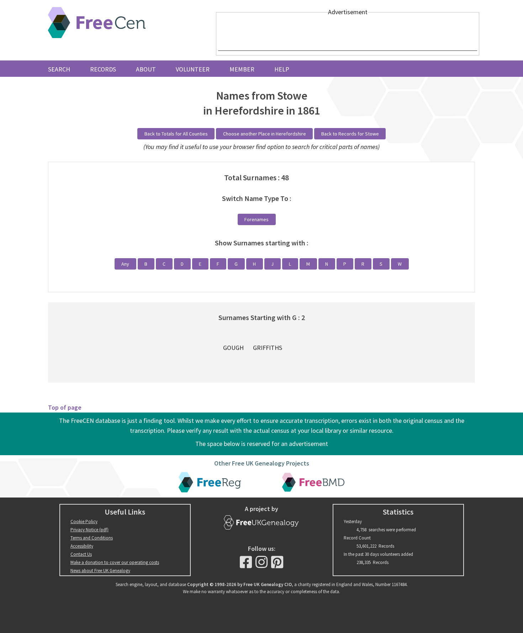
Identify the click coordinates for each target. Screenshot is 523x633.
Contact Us (81, 554)
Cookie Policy (83, 521)
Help (281, 69)
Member (241, 69)
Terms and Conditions (91, 538)
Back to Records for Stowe (350, 134)
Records (103, 69)
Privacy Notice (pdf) (89, 530)
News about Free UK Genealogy (100, 571)
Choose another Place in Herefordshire (264, 134)
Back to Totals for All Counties (176, 134)
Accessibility (81, 546)
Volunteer (193, 69)
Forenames (256, 219)
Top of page (64, 407)
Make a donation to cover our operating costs (114, 562)
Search (59, 69)
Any (125, 264)
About (146, 69)
